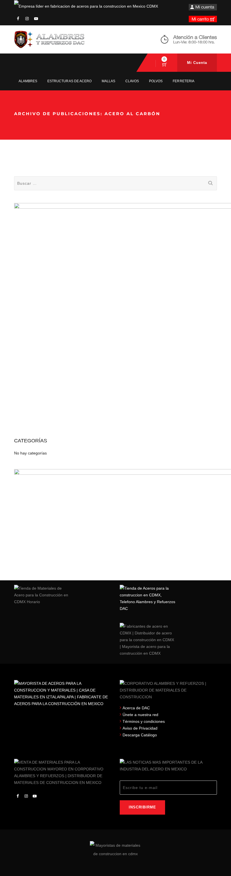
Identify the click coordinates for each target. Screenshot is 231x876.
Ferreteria (183, 81)
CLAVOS (132, 81)
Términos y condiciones (144, 721)
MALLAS (108, 81)
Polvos (156, 81)
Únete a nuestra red (140, 714)
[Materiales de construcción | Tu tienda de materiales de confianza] (49, 39)
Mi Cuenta (197, 63)
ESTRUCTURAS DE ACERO (69, 81)
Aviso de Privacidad (140, 728)
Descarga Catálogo (140, 735)
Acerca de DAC (136, 708)
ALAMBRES (28, 81)
